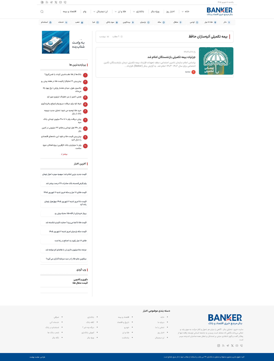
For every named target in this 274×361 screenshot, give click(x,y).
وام (84, 11)
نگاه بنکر (55, 337)
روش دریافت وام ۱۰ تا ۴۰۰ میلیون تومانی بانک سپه (62, 121)
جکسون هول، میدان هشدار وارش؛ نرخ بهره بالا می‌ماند (62, 90)
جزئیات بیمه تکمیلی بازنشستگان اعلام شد (171, 57)
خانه (187, 11)
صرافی (56, 317)
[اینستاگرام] (42, 2)
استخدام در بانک (52, 327)
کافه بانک (90, 322)
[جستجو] (42, 11)
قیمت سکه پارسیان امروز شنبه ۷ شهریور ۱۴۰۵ (67, 231)
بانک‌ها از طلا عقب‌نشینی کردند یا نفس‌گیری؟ (63, 74)
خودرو (126, 327)
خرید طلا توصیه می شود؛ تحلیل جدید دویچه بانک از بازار (62, 112)
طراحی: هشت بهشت (37, 357)
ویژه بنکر (155, 11)
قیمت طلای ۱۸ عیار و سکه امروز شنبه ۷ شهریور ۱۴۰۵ (65, 192)
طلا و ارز (122, 11)
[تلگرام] (51, 2)
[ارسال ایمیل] (60, 2)
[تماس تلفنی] (65, 2)
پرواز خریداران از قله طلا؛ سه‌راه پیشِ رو (70, 213)
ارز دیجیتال (102, 11)
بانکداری (140, 11)
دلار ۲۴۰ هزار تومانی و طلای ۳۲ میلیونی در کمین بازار (61, 129)
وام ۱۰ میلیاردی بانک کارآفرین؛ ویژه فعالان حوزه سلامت (62, 147)
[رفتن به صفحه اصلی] (219, 11)
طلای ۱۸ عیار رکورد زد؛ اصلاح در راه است (70, 240)
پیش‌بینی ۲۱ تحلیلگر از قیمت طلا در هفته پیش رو (61, 81)
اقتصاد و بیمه (69, 11)
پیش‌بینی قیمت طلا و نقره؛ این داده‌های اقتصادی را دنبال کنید (61, 138)
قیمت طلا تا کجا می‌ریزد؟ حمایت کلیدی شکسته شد (66, 222)
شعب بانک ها (53, 332)
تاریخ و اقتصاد (123, 322)
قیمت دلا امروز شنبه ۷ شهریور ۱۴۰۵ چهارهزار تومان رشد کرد (65, 203)
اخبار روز (170, 11)
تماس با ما (159, 327)
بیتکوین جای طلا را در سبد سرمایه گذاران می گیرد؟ (66, 258)
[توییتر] (56, 2)
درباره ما (161, 322)
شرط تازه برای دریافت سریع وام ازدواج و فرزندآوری (61, 103)
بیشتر (65, 154)
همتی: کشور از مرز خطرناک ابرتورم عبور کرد (64, 96)
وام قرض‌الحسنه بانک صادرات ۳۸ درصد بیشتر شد (66, 183)
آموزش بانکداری (87, 332)
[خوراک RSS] (47, 2)
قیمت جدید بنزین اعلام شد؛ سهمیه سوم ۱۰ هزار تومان (64, 174)
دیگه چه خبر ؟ (88, 327)
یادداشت (125, 337)
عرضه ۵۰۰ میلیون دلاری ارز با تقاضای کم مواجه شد (66, 249)
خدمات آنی (54, 322)
